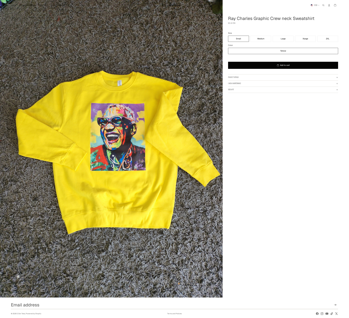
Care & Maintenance (234, 83)
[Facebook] (317, 313)
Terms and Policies (174, 314)
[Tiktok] (331, 313)
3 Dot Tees (21, 314)
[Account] (329, 5)
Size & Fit (231, 90)
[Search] (323, 5)
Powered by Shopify (33, 314)
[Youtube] (327, 313)
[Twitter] (336, 313)
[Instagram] (322, 313)
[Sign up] (335, 305)
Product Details (233, 77)
